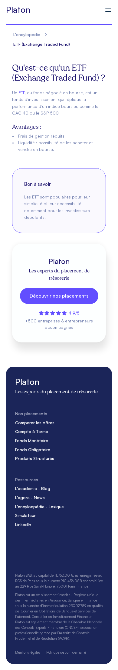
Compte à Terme (31, 431)
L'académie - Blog (32, 488)
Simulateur (25, 515)
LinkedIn (23, 524)
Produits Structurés (34, 458)
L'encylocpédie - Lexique (39, 506)
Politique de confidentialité (66, 652)
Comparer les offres (34, 422)
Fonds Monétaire (31, 440)
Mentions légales (27, 652)
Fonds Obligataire (32, 449)
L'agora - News (30, 497)
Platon (18, 9)
